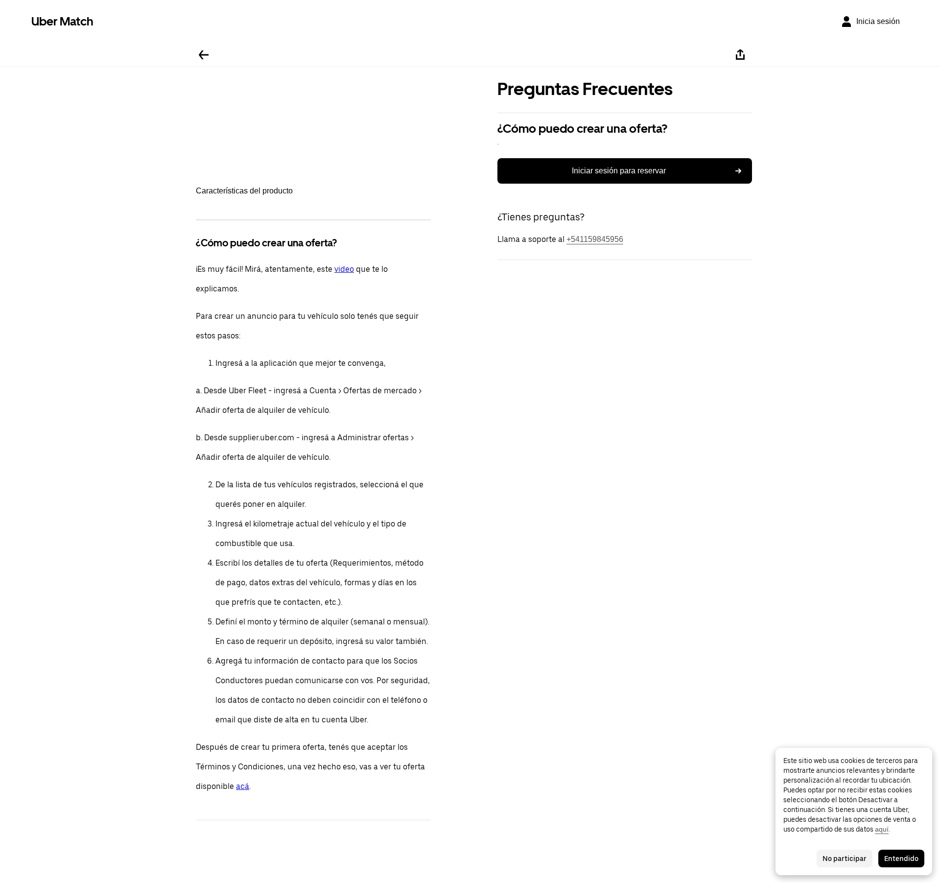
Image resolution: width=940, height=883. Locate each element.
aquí (882, 829)
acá (242, 786)
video (344, 269)
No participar (844, 858)
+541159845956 (594, 239)
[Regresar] (203, 55)
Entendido (901, 858)
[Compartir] (740, 55)
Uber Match (62, 21)
